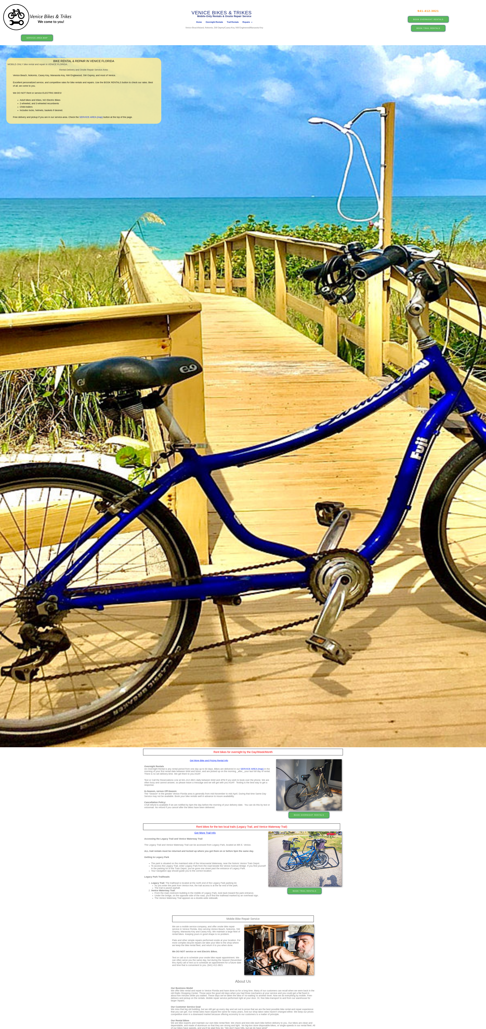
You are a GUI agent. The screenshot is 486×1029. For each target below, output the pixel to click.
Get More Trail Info (205, 832)
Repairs (246, 22)
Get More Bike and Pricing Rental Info (209, 760)
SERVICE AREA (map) (252, 769)
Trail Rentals (233, 22)
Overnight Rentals (214, 22)
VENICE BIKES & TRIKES (221, 12)
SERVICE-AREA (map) (91, 117)
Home (199, 22)
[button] (247, 22)
